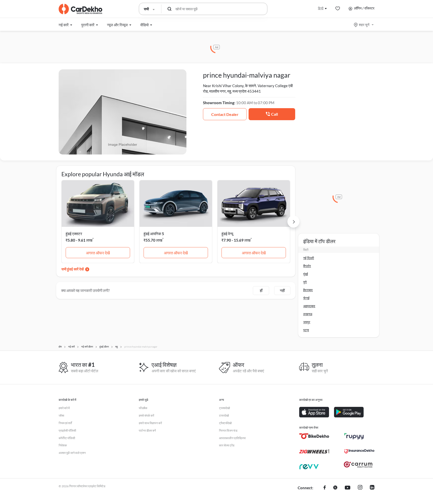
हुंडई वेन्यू (227, 233)
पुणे (305, 282)
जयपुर (306, 322)
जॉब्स (61, 415)
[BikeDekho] (314, 436)
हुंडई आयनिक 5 (154, 233)
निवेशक (63, 445)
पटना (306, 330)
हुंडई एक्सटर (74, 233)
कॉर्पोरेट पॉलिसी (67, 438)
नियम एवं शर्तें (65, 423)
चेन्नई (306, 298)
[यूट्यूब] (347, 488)
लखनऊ (307, 314)
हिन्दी (320, 8)
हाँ (261, 290)
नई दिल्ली (308, 258)
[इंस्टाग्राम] (360, 488)
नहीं (282, 290)
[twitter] (335, 488)
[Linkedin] (372, 488)
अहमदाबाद (309, 306)
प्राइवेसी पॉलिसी (67, 430)
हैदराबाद (308, 290)
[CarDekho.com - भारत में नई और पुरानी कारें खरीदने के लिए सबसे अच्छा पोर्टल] (80, 9)
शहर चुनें (364, 25)
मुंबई (305, 274)
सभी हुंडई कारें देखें (72, 269)
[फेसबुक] (324, 488)
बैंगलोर (307, 266)
